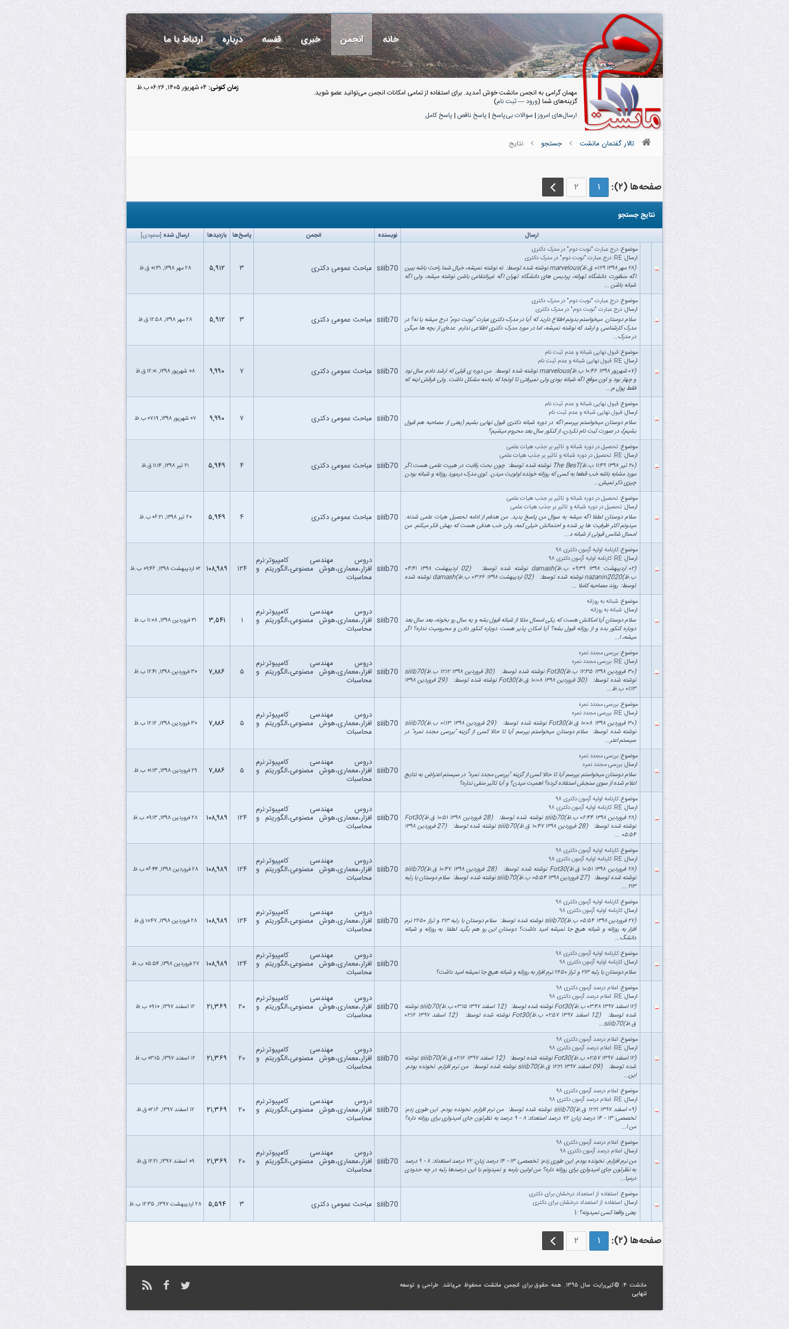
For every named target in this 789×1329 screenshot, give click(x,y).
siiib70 (387, 268)
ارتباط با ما (183, 39)
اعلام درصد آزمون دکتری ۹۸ (587, 988)
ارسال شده (176, 235)
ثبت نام (506, 101)
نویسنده (387, 235)
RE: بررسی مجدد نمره (597, 662)
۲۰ (241, 1007)
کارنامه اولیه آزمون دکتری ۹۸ (587, 550)
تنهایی (639, 1294)
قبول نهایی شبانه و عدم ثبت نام (581, 352)
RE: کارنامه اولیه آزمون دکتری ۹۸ (585, 559)
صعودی (151, 235)
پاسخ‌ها (241, 235)
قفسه (271, 39)
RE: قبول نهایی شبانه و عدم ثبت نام (580, 361)
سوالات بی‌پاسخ (512, 115)
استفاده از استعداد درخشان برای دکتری (573, 1194)
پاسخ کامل (438, 115)
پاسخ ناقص (472, 115)
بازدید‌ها (217, 235)
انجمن (351, 39)
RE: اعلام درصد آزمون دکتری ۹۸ (586, 997)
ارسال (532, 235)
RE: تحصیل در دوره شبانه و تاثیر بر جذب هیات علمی (561, 456)
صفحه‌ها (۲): (636, 187)
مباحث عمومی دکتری (341, 268)
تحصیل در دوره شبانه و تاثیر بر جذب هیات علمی (562, 447)
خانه (391, 39)
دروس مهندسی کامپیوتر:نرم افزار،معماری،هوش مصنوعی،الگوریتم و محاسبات (314, 568)
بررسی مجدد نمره (598, 653)
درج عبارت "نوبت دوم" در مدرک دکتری (574, 249)
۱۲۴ (242, 569)
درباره (232, 39)
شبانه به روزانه (602, 602)
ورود (532, 101)
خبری (310, 39)
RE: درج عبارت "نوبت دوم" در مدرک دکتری (573, 258)
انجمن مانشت (502, 1285)
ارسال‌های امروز (557, 115)
